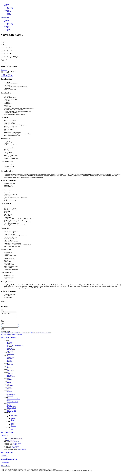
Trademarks (5, 462)
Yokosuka (13, 426)
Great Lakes (10, 370)
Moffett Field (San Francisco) (15, 345)
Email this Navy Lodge (7, 76)
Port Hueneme (11, 349)
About (5, 5)
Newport (9, 388)
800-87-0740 (15, 441)
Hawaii (9, 367)
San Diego (10, 351)
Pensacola (10, 361)
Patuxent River (11, 376)
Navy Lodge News (7, 452)
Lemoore (9, 343)
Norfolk (9, 400)
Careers (9, 14)
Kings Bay (10, 364)
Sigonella (13, 418)
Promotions (10, 7)
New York (10, 385)
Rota (12, 429)
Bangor (9, 405)
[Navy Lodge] (5, 17)
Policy (9, 11)
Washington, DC (11, 411)
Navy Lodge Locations (8, 337)
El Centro (9, 342)
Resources (6, 10)
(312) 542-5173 (22, 449)
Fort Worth (10, 396)
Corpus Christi (11, 394)
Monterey (9, 346)
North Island (10, 348)
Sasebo (12, 424)
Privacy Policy (5, 466)
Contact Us (10, 8)
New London (10, 354)
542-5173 (14, 447)
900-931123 (16, 444)
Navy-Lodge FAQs (7, 432)
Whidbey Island (11, 408)
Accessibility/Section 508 (9, 459)
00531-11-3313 (17, 443)
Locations (6, 4)
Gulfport (9, 379)
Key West (9, 358)
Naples (12, 420)
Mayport (9, 360)
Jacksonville (10, 357)
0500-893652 (15, 446)
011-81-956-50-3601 (6, 74)
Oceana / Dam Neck (12, 402)
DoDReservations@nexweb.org (13, 438)
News (8, 13)
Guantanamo (14, 415)
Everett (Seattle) (11, 406)
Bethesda (9, 375)
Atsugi (12, 423)
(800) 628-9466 (11, 440)
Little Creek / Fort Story (13, 399)
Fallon (9, 382)
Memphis (9, 391)
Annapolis (10, 373)
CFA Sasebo (4, 70)
